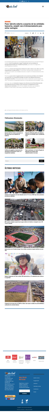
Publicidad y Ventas (37, 386)
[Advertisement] (26, 13)
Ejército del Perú (25, 110)
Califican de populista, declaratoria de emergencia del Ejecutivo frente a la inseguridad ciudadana (13, 151)
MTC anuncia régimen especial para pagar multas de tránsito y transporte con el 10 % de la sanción (24, 222)
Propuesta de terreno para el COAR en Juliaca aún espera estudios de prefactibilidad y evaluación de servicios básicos (24, 304)
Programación (36, 380)
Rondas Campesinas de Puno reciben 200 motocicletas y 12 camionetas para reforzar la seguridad (24, 276)
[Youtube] (24, 1)
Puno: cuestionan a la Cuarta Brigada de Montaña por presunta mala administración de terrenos (34, 151)
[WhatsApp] (26, 1)
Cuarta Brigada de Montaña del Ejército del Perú (14, 110)
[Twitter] (22, 1)
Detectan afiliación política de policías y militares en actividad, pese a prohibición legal (34, 134)
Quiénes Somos (36, 377)
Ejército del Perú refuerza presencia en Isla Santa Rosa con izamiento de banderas (14, 134)
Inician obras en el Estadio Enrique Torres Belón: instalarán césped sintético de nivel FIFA (24, 249)
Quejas (34, 391)
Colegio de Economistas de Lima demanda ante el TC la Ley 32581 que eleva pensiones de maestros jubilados (24, 195)
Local (6, 21)
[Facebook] (20, 1)
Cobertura (35, 383)
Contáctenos (35, 389)
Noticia (9, 21)
